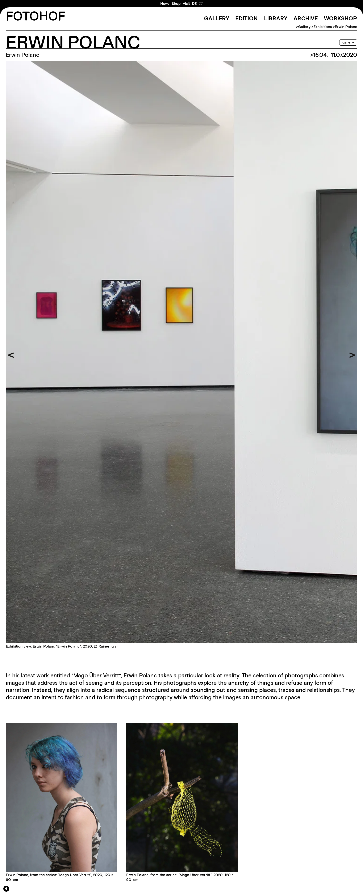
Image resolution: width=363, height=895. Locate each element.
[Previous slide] (11, 355)
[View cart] (201, 3)
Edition (246, 18)
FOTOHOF (35, 16)
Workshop (340, 18)
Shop (176, 3)
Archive (305, 18)
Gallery (216, 18)
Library (275, 18)
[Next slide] (352, 355)
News (165, 3)
